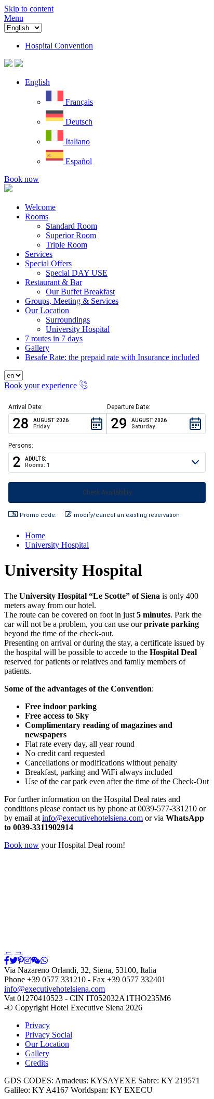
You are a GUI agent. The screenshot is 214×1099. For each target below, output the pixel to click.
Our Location (47, 310)
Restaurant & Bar (53, 282)
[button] (37, 82)
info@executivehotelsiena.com (92, 817)
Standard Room (71, 225)
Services (38, 254)
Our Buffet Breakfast (80, 291)
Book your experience (40, 385)
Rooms (36, 216)
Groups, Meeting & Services (71, 301)
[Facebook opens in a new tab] (6, 960)
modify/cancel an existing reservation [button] (127, 515)
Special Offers (48, 263)
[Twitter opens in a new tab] (13, 960)
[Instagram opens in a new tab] (27, 960)
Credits (36, 1062)
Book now (21, 179)
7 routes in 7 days (54, 338)
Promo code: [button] (38, 515)
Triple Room (66, 244)
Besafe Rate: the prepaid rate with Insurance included (112, 357)
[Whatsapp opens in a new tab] (44, 960)
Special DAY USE (77, 272)
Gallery (37, 347)
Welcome (40, 207)
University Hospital (78, 329)
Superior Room (71, 235)
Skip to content (29, 8)
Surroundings (68, 319)
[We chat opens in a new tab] (36, 960)
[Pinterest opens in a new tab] (21, 960)
